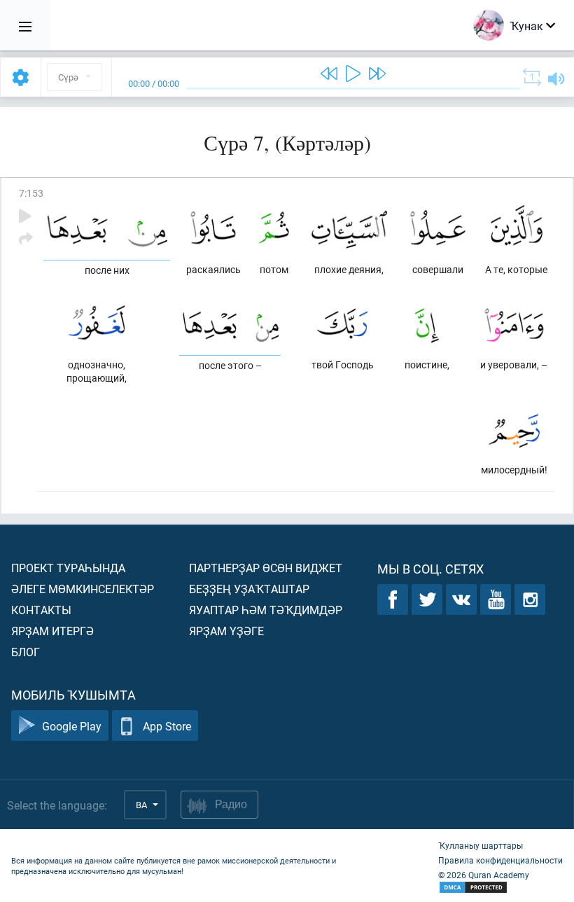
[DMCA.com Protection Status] (500, 887)
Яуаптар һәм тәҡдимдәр (265, 609)
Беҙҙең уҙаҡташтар (249, 588)
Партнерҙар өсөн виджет (265, 567)
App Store (167, 726)
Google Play (72, 726)
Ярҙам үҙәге (226, 630)
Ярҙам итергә (52, 630)
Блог (25, 651)
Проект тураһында (68, 567)
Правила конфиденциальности (500, 860)
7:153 (31, 193)
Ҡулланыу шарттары (480, 845)
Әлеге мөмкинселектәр (82, 588)
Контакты (41, 609)
